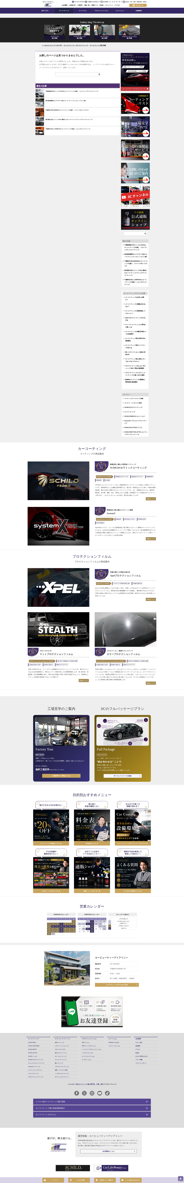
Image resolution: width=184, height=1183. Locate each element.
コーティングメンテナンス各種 (133, 398)
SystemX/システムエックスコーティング (135, 422)
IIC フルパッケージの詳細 (122, 776)
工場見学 (80, 5)
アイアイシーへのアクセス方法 (117, 985)
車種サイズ (94, 5)
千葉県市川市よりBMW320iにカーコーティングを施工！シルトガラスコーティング (68, 129)
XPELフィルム (85, 1042)
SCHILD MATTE (32, 1049)
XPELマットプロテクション (89, 1046)
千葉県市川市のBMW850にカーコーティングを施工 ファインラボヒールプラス (67, 110)
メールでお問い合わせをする (132, 1180)
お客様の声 (72, 5)
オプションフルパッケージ (62, 1077)
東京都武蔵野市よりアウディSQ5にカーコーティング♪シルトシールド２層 (65, 100)
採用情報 (138, 1046)
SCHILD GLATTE (32, 1053)
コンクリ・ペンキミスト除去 (133, 403)
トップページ (54, 1180)
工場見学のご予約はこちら (61, 776)
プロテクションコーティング (35, 1077)
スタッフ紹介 (139, 1042)
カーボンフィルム (86, 1059)
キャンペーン (109, 5)
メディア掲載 (139, 1059)
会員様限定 (139, 10)
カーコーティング (64, 10)
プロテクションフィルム (101, 10)
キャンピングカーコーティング (36, 1063)
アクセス (117, 5)
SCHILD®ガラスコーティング (133, 407)
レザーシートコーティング (62, 1046)
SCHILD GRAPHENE (33, 1046)
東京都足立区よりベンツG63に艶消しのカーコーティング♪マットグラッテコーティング (69, 119)
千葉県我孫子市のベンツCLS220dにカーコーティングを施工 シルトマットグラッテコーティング (72, 91)
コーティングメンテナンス (35, 1070)
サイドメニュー (120, 10)
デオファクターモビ (60, 1049)
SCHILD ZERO (32, 1042)
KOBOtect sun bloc (114, 1042)
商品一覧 (87, 5)
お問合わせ (139, 5)
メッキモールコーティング (62, 1073)
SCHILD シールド (32, 1056)
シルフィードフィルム (114, 1046)
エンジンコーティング (61, 1059)
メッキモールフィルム (87, 1053)
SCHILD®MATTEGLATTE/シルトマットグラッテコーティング (135, 433)
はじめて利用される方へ (142, 1056)
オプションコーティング (62, 1038)
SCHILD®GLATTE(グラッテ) (133, 427)
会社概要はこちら (108, 1151)
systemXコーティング (34, 1066)
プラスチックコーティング (62, 1066)
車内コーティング (59, 1042)
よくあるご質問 (80, 1180)
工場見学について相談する (106, 1180)
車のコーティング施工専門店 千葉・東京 (90, 1084)
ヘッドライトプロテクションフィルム (91, 1049)
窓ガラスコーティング (61, 1053)
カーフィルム (82, 10)
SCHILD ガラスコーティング (35, 1059)
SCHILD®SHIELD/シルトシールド (134, 416)
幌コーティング (59, 1063)
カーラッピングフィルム (88, 1056)
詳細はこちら (151, 499)
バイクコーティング (33, 1073)
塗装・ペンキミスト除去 (61, 1070)
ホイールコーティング (61, 1056)
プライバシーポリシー (141, 1063)
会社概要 (64, 5)
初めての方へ (45, 10)
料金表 (101, 5)
